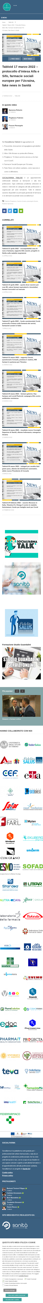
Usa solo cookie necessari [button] (16, 1295)
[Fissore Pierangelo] (5, 126)
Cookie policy (7, 1172)
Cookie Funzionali (31, 1279)
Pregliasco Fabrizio (16, 118)
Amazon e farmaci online (11, 719)
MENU (5, 18)
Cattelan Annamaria (14, 1193)
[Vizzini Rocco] (4, 1208)
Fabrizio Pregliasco (11, 201)
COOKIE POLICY (23, 1275)
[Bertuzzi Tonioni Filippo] (4, 1189)
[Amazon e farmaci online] (21, 706)
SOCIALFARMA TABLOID (12, 178)
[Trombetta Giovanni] (4, 1203)
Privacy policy (7, 1175)
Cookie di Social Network (11, 1285)
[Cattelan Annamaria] (4, 1194)
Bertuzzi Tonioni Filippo (16, 1188)
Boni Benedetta (13, 1198)
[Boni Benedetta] (4, 1199)
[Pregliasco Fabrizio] (5, 119)
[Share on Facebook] (4, 211)
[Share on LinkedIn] (15, 211)
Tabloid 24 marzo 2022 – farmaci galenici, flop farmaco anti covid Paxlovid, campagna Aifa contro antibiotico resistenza (21, 396)
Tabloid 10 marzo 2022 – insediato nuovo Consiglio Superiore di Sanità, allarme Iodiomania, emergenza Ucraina (21, 432)
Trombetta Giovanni (14, 1202)
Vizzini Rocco (12, 1207)
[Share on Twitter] (10, 211)
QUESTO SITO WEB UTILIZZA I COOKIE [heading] (19, 1242)
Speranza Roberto (15, 110)
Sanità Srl (26, 1169)
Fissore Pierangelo (16, 125)
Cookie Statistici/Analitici (11, 1281)
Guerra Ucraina (21, 201)
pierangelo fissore (32, 201)
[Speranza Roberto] (5, 111)
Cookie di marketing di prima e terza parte (16, 1283)
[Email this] (21, 211)
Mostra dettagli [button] (10, 1290)
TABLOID (17, 96)
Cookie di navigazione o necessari (14, 1279)
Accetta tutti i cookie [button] (12, 1299)
